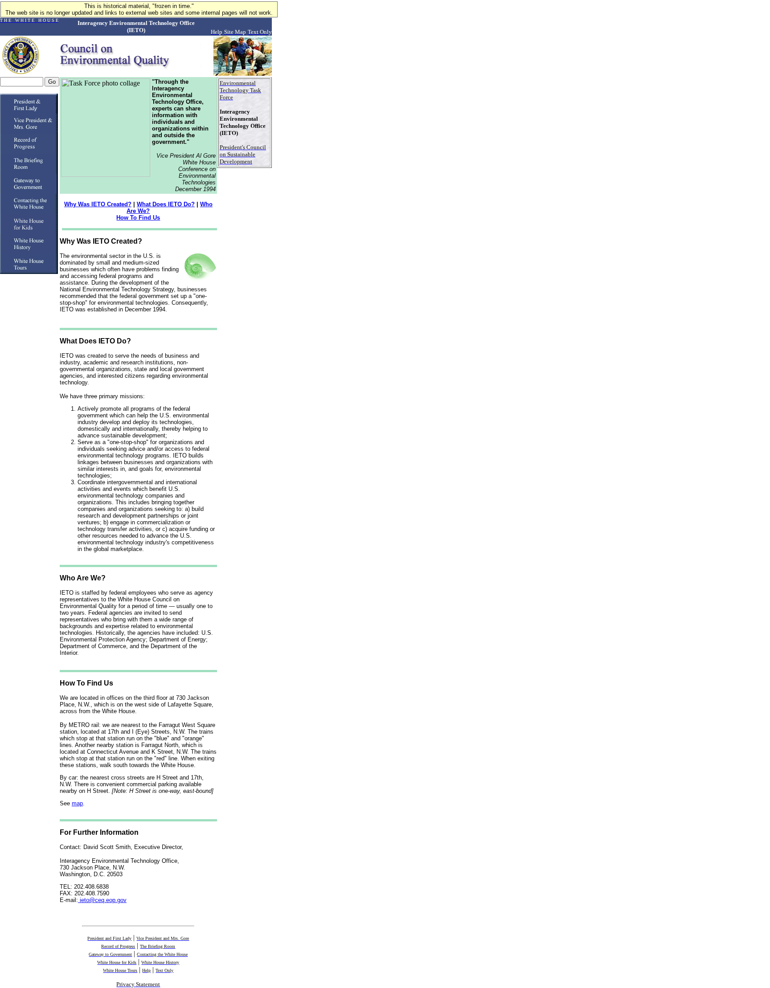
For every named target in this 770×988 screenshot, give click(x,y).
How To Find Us (138, 217)
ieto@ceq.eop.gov (102, 900)
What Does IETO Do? (166, 204)
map (77, 803)
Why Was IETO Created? (97, 204)
